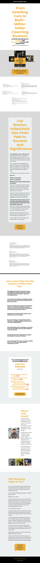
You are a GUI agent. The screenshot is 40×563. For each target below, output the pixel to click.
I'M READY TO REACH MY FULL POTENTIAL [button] (19, 227)
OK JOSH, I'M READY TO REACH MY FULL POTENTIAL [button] (19, 547)
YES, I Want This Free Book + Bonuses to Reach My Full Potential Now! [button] (20, 72)
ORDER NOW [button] (20, 394)
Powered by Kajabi (20, 560)
